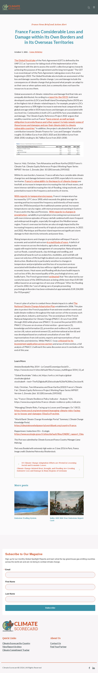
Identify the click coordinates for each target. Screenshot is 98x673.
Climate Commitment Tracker (16, 650)
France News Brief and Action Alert (49, 24)
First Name (10, 582)
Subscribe (50, 608)
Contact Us (55, 643)
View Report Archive (11, 646)
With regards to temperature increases (33, 196)
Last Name (10, 594)
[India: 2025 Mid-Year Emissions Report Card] (31, 503)
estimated (54, 276)
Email (7, 569)
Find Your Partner (58, 646)
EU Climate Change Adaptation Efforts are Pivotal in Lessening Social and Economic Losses (49, 464)
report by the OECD (58, 97)
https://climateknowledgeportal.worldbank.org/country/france (45, 425)
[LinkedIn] (93, 668)
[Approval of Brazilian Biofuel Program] (67, 503)
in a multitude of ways (57, 242)
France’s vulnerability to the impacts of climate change (51, 181)
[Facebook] (89, 668)
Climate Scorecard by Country (16, 643)
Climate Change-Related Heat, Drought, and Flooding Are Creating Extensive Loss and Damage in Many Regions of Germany (46, 469)
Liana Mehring (35, 52)
